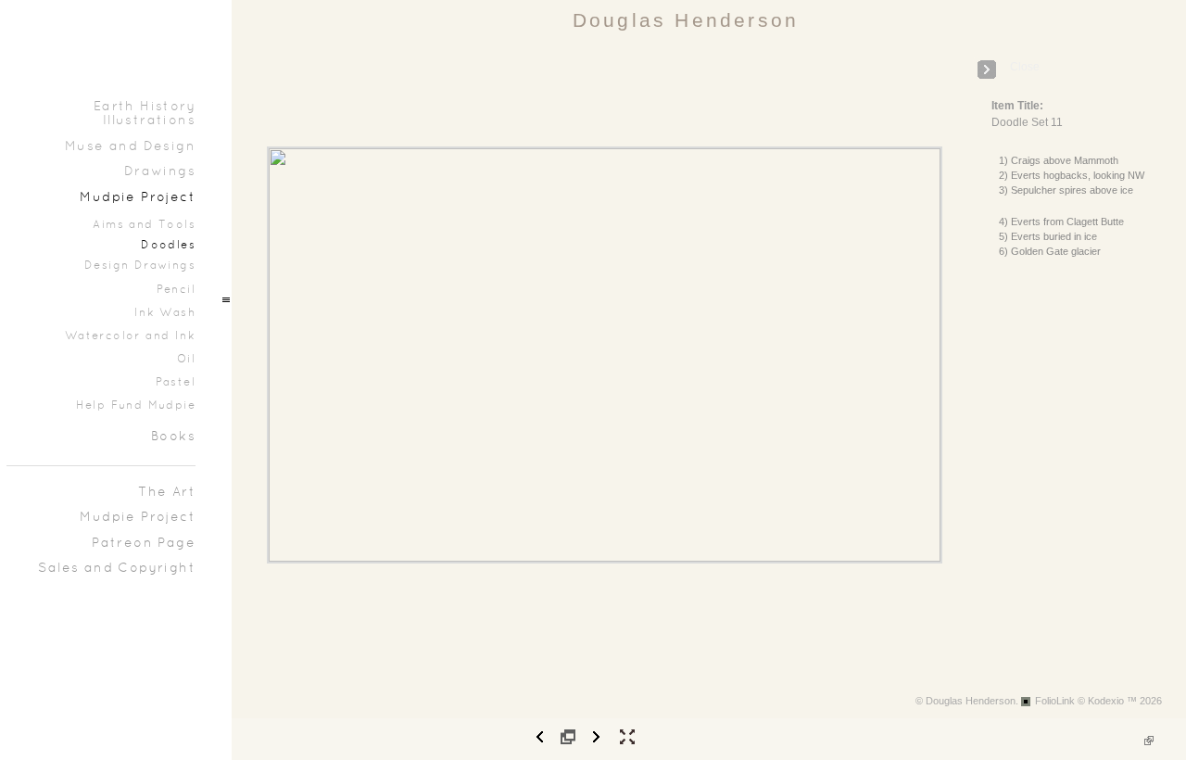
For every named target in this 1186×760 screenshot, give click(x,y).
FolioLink (1055, 700)
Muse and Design (130, 147)
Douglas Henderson (686, 20)
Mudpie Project (138, 198)
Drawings (160, 172)
